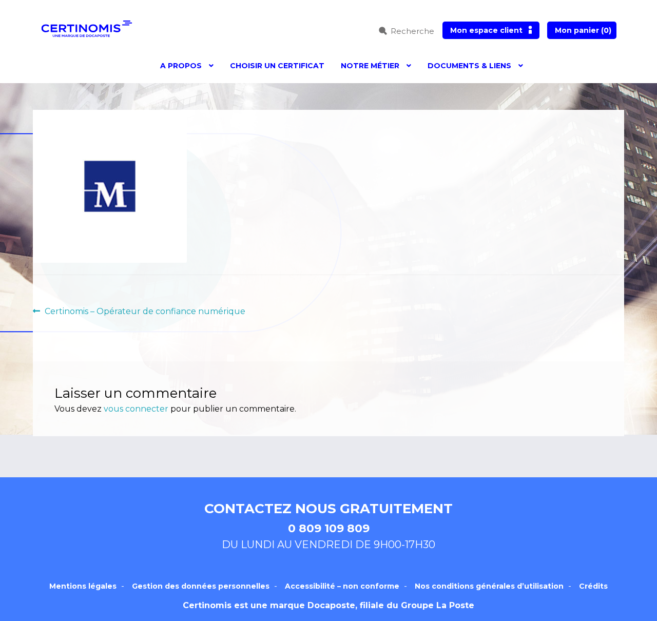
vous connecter (136, 409)
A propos (181, 65)
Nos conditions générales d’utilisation (489, 586)
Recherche (412, 31)
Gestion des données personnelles (200, 586)
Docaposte (331, 605)
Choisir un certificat (277, 65)
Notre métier (370, 65)
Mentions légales (83, 586)
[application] (654, 618)
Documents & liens (469, 65)
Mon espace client (486, 30)
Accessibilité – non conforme (342, 586)
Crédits (593, 586)
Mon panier (583, 30)
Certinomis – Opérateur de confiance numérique (144, 312)
